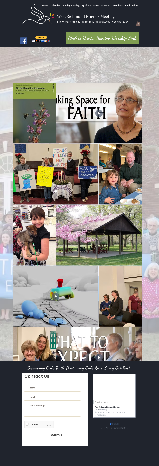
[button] (86, 5)
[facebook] (23, 40)
